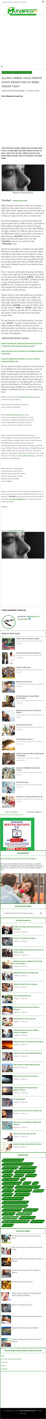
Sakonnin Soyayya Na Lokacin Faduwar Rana (28, 1042)
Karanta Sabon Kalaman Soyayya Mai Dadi (25, 1328)
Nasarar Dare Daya (22, 782)
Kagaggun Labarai (7, 1187)
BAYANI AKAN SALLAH (28, 1168)
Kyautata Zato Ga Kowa (24, 682)
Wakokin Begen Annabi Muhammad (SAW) (15, 1221)
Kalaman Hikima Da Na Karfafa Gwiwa (27, 1187)
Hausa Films (27, 1183)
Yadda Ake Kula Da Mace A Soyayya (25, 984)
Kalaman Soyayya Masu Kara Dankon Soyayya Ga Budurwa (26, 1031)
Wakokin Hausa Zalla (37, 1221)
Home (3, 1356)
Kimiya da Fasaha (7, 1190)
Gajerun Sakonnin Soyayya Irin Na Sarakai (27, 1144)
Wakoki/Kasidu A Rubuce (27, 1217)
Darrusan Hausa (19, 1175)
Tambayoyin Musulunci (30, 1210)
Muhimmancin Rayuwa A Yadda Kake (25, 973)
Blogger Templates (21, 1417)
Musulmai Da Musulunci (22, 1194)
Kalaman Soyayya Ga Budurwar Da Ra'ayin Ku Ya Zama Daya (27, 962)
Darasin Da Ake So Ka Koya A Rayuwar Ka (27, 1110)
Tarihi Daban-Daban (8, 1213)
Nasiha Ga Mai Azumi (23, 667)
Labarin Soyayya (38, 1190)
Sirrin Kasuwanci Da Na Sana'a (11, 1210)
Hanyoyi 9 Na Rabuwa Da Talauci (24, 938)
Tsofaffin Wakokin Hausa (10, 1217)
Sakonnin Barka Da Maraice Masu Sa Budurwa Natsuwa (25, 1089)
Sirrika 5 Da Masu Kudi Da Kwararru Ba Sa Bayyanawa (28, 928)
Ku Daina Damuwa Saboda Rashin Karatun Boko (27, 697)
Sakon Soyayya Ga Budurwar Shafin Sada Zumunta (27, 1123)
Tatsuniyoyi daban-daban (24, 1213)
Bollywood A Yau (7, 1171)
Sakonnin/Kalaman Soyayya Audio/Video (14, 1206)
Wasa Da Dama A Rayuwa (24, 739)
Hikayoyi (35, 1183)
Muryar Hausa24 (15, 415)
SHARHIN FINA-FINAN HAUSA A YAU (15, 1202)
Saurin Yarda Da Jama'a (24, 725)
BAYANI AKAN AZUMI (10, 1168)
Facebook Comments (34, 812)
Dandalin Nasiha (7, 72)
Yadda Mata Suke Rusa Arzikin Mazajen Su (27, 1053)
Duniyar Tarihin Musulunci (10, 1179)
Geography (4, 1369)
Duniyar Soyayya (31, 1175)
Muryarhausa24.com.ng (26, 397)
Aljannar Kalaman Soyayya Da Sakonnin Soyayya (17, 1164)
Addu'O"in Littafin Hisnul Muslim (12, 1160)
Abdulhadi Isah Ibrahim (20, 200)
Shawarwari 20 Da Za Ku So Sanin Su (25, 1076)
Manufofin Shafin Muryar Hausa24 (11, 1359)
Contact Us (4, 1362)
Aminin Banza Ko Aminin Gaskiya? (28, 638)
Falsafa (23, 1179)
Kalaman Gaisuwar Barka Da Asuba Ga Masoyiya (26, 1008)
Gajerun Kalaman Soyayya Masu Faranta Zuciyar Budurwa (18, 858)
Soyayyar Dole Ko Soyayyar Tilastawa (28, 653)
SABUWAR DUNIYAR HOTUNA (12, 1198)
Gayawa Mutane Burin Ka (22, 996)
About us (3, 1365)
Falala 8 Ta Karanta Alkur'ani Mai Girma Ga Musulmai (30, 754)
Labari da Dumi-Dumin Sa (23, 1190)
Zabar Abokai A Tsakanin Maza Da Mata (26, 1065)
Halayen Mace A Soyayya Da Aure (24, 1019)
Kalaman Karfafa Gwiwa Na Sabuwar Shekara (28, 711)
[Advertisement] (23, 40)
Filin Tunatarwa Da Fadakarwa (22, 72)
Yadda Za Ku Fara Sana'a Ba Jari (24, 1133)
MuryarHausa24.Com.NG (28, 1410)
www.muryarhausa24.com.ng (25, 456)
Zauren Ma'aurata (7, 1225)
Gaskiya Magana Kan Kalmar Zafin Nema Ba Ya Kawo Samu (28, 951)
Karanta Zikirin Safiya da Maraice (22, 1282)
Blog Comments (12, 812)
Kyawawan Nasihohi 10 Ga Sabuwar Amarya (28, 769)
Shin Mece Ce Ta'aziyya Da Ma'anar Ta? (29, 796)
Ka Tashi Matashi (19, 1099)
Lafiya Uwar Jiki (7, 1194)
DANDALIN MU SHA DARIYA (25, 1171)
